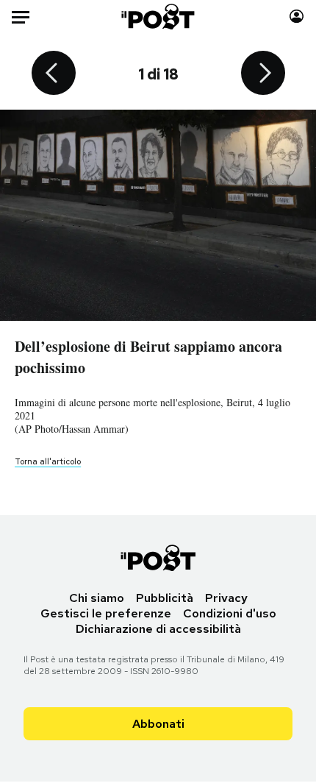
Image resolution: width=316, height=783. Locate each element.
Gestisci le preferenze (105, 613)
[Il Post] (158, 16)
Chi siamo (96, 598)
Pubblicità (164, 598)
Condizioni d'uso (229, 613)
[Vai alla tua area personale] (296, 16)
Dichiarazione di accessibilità (158, 629)
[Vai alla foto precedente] (54, 74)
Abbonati (158, 723)
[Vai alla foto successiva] (263, 74)
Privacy (226, 598)
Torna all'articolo (48, 461)
